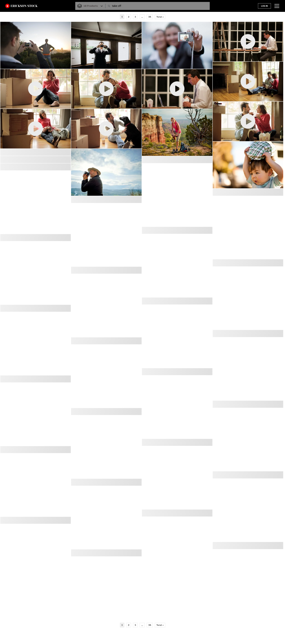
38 (149, 16)
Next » (160, 16)
